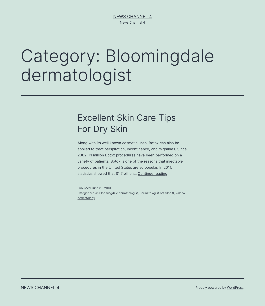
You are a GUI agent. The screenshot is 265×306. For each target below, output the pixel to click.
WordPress (235, 287)
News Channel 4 (132, 16)
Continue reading (152, 173)
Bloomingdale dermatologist (118, 193)
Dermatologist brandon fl (157, 193)
